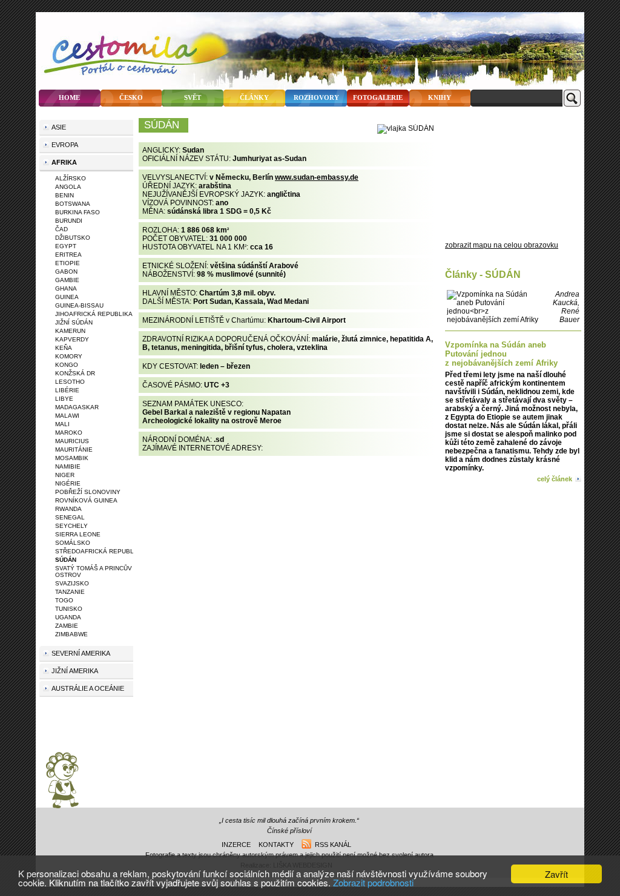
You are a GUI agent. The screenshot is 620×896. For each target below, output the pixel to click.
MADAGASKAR (77, 407)
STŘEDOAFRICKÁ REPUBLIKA (99, 551)
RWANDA (68, 509)
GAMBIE (67, 280)
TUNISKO (68, 608)
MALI (62, 424)
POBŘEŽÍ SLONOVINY (87, 492)
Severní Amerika (80, 653)
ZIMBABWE (71, 634)
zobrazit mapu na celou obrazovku (501, 245)
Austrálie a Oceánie (87, 688)
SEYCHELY (71, 525)
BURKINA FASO (77, 212)
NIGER (64, 475)
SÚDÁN (65, 559)
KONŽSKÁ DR (75, 373)
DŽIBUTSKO (72, 237)
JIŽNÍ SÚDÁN (74, 322)
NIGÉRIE (68, 483)
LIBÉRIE (67, 390)
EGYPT (65, 246)
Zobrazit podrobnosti (373, 882)
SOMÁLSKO (72, 542)
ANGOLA (68, 186)
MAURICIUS (72, 441)
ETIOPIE (67, 263)
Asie (58, 127)
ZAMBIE (66, 625)
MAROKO (68, 432)
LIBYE (64, 398)
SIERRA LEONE (78, 534)
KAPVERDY (72, 339)
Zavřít (556, 874)
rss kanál (331, 844)
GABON (66, 271)
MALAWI (67, 415)
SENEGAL (70, 517)
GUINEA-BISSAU (79, 305)
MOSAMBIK (71, 458)
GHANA (66, 288)
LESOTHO (70, 381)
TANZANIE (70, 591)
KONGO (66, 364)
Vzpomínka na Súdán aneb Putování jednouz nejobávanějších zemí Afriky (501, 353)
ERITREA (68, 254)
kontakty (276, 844)
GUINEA (67, 297)
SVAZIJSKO (72, 583)
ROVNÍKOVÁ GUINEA (86, 500)
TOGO (64, 600)
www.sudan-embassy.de (316, 177)
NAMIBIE (68, 466)
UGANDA (68, 617)
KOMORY (68, 356)
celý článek (554, 479)
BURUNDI (68, 220)
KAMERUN (70, 331)
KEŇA (63, 347)
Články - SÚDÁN (483, 274)
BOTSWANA (72, 203)
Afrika (64, 162)
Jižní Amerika (74, 670)
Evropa (64, 144)
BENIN (64, 195)
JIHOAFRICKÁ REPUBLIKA (94, 314)
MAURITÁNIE (74, 449)
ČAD (61, 229)
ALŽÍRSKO (70, 178)
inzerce (236, 844)
